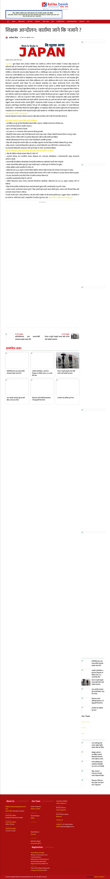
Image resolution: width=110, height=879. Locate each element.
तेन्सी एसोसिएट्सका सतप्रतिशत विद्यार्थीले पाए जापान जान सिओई (98, 764)
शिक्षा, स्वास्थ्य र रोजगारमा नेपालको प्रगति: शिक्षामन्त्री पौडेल (98, 773)
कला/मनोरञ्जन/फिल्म (72, 21)
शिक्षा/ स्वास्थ (46, 21)
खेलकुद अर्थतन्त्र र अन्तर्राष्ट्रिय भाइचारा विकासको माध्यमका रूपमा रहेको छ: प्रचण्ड (97, 755)
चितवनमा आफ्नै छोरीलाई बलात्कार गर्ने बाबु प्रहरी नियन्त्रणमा (41, 399)
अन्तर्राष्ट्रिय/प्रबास (60, 21)
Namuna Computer (99, 877)
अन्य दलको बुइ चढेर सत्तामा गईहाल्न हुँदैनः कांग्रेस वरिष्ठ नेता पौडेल (98, 745)
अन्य (88, 21)
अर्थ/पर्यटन (37, 21)
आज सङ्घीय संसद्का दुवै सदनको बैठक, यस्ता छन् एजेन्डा (16, 399)
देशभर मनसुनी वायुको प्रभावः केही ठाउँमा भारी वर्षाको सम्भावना (66, 372)
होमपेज (13, 21)
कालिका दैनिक (13, 37)
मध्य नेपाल (29, 21)
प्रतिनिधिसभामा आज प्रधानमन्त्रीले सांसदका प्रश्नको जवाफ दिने (16, 372)
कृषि (53, 21)
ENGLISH (81, 21)
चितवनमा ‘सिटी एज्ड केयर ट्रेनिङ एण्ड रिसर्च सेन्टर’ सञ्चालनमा (97, 782)
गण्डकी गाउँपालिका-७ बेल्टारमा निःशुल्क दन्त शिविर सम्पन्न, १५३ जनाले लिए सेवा (42, 373)
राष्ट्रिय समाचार (21, 21)
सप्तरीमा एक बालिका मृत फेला (65, 398)
